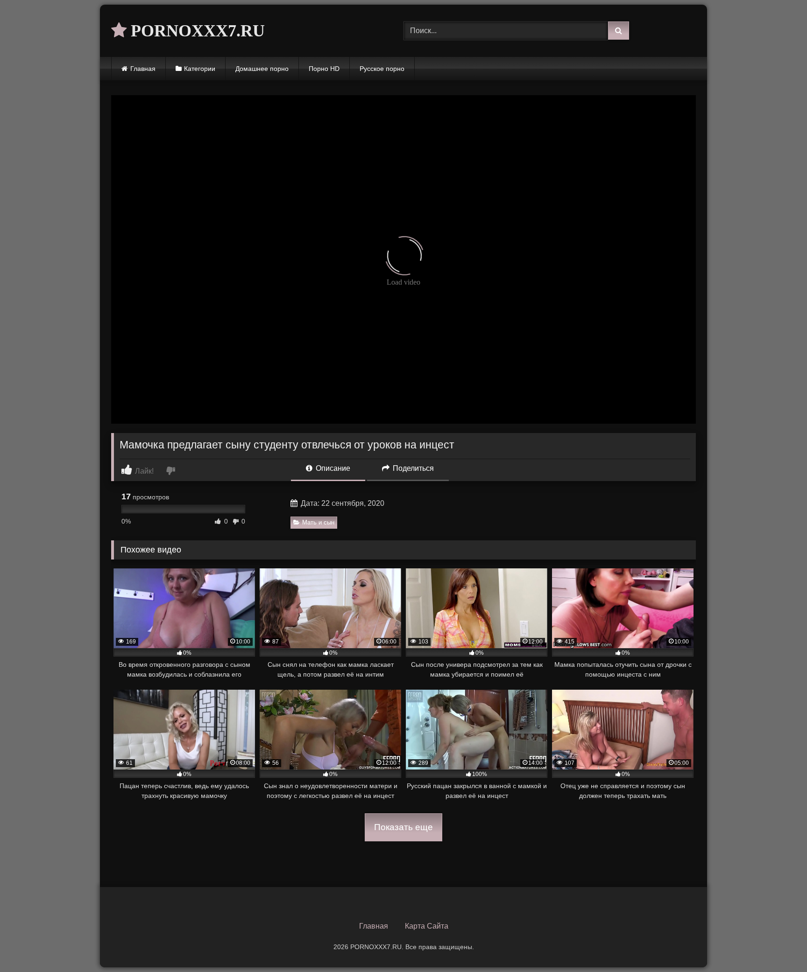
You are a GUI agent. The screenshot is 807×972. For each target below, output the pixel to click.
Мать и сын (318, 522)
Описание (332, 468)
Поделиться (412, 468)
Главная (143, 68)
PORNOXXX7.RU (196, 30)
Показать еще (403, 827)
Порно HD (324, 68)
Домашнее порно (262, 68)
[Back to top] (778, 944)
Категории (199, 68)
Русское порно (382, 68)
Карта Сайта (426, 926)
